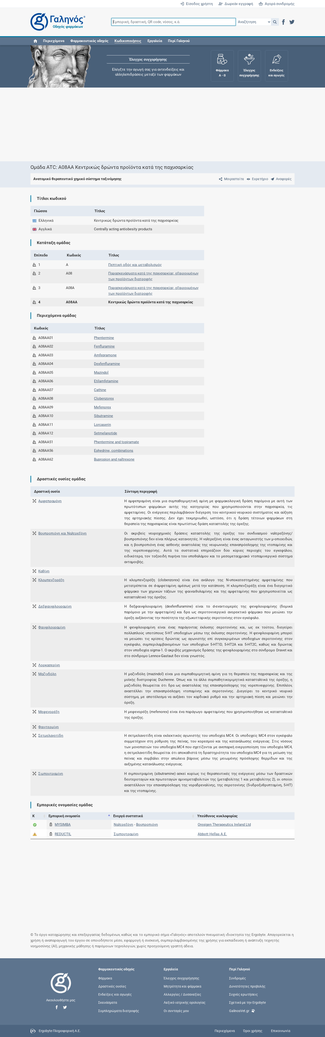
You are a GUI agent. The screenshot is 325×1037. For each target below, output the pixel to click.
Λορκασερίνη (49, 665)
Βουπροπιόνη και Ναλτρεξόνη (62, 533)
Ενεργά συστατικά (128, 816)
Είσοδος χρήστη (198, 4)
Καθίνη (43, 571)
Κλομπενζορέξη (51, 580)
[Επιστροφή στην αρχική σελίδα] (61, 988)
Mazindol (101, 372)
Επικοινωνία (280, 1031)
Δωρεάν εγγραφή (238, 4)
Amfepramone (105, 355)
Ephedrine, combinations (113, 450)
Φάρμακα (105, 978)
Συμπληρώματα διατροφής (118, 1010)
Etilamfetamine (106, 381)
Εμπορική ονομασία (64, 816)
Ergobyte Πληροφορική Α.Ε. (60, 1030)
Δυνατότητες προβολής (247, 986)
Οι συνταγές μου (176, 1010)
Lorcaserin (102, 425)
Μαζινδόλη (47, 674)
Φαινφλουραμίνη (51, 627)
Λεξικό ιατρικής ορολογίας (185, 1002)
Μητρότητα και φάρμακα (182, 986)
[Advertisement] (162, 124)
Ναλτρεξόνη (123, 824)
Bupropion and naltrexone (114, 459)
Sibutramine (103, 416)
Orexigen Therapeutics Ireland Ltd (224, 824)
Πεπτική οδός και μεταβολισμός (135, 265)
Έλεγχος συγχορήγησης (148, 59)
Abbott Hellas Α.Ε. (212, 834)
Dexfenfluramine (107, 364)
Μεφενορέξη (48, 712)
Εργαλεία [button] (155, 41)
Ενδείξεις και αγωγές (115, 994)
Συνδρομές (237, 978)
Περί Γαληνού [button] (179, 41)
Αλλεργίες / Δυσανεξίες (182, 994)
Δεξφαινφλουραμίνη (55, 606)
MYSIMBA (63, 824)
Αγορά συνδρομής (279, 4)
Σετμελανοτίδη (50, 735)
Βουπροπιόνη (147, 824)
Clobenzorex (104, 398)
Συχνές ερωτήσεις (243, 994)
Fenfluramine (104, 346)
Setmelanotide (105, 433)
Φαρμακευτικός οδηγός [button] (89, 41)
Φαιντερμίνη (48, 727)
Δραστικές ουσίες (112, 986)
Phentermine (104, 338)
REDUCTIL (63, 834)
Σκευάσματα (107, 1002)
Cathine (100, 390)
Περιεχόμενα (53, 41)
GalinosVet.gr (239, 1010)
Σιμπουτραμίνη (50, 774)
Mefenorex (102, 407)
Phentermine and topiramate (116, 442)
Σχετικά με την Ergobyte (247, 1002)
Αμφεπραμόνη (50, 501)
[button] (275, 22)
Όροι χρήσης (252, 1031)
